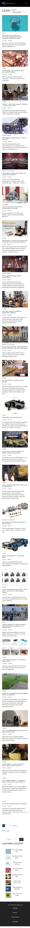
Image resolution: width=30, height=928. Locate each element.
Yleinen (4, 33)
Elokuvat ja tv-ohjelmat (8, 170)
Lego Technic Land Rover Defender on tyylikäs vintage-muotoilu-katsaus (13, 452)
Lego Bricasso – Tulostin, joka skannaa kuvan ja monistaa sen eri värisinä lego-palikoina (15, 241)
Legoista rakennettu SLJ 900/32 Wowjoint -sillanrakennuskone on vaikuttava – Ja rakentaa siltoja (14, 626)
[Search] (21, 839)
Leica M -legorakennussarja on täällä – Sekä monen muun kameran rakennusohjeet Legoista (14, 591)
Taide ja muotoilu (6, 135)
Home (3, 830)
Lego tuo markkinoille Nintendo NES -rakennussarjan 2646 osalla (12, 207)
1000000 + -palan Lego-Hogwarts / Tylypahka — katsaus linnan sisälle (14, 104)
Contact (15, 912)
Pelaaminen (5, 204)
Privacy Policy (15, 917)
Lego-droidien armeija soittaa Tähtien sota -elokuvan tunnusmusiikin (14, 174)
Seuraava (15, 825)
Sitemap (15, 908)
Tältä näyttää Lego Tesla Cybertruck (12, 417)
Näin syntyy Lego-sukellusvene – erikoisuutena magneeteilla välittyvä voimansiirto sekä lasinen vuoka (12, 37)
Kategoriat (13, 9)
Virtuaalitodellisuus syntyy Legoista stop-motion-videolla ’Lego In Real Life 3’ (13, 764)
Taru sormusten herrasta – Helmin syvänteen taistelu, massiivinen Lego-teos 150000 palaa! (15, 347)
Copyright (15, 921)
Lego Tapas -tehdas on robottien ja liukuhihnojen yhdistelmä (11, 312)
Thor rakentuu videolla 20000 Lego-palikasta (14, 803)
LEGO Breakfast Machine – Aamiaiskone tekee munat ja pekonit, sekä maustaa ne (13, 781)
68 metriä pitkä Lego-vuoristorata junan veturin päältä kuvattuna (13, 71)
